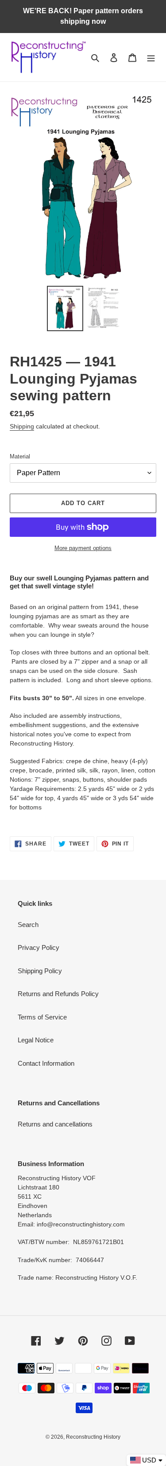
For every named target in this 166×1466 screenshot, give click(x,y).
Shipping (22, 426)
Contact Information (46, 1063)
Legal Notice (36, 1040)
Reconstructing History (93, 1437)
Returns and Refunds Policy (58, 993)
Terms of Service (42, 1017)
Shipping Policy (40, 971)
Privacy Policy (38, 947)
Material (20, 456)
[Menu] (151, 57)
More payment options (83, 548)
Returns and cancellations (55, 1124)
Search (28, 924)
